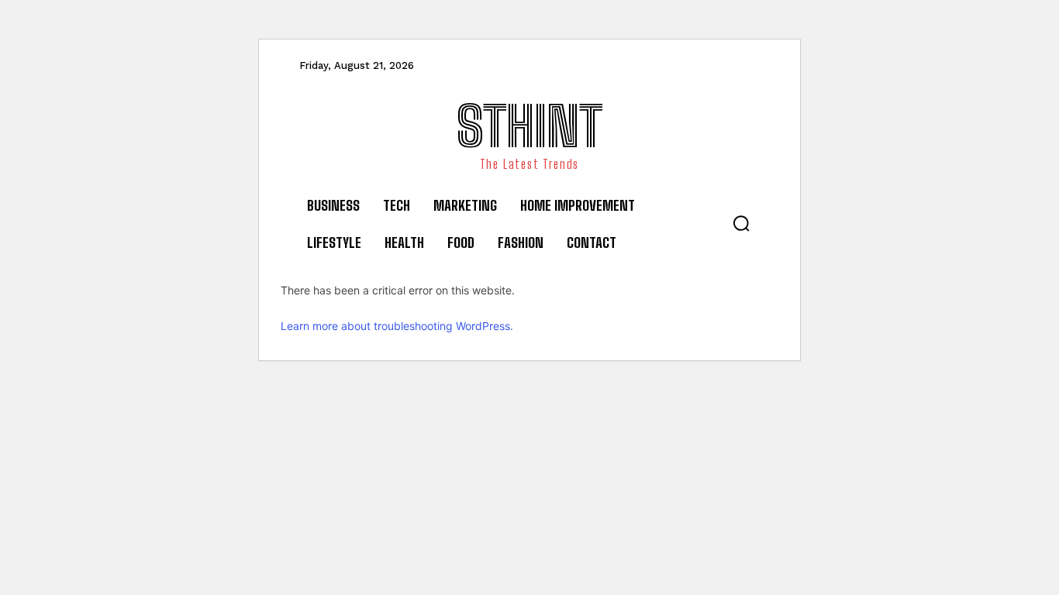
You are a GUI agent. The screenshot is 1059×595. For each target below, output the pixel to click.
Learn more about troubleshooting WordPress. (397, 325)
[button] (741, 223)
